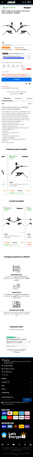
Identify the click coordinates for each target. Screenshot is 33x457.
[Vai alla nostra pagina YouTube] (14, 444)
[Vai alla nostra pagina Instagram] (2, 444)
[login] (30, 2)
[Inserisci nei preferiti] (26, 84)
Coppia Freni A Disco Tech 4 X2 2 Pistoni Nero (12, 236)
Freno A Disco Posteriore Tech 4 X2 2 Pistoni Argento (19, 185)
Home (8, 92)
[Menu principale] (2, 2)
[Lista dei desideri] (26, 2)
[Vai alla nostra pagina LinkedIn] (30, 444)
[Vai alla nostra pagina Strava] (19, 444)
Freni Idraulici (22, 92)
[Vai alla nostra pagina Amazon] (25, 444)
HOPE (21, 94)
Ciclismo (13, 92)
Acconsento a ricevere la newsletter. (15, 403)
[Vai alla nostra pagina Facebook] (8, 444)
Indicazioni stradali (8, 363)
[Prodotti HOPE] (27, 7)
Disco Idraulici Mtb (14, 94)
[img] (21, 62)
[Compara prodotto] (29, 84)
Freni (17, 92)
